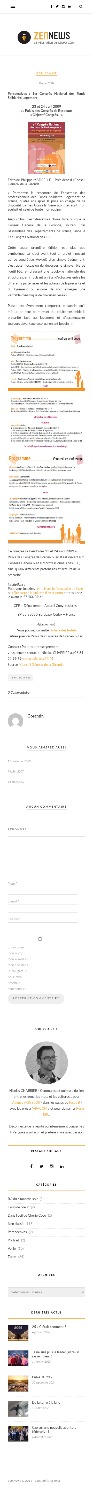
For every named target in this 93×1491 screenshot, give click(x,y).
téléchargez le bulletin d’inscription (37, 593)
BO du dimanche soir (23, 1199)
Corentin (35, 716)
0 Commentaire (18, 692)
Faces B (74, 1102)
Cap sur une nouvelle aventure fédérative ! (54, 1430)
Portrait (13, 1240)
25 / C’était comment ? (49, 1327)
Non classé (46, 73)
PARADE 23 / (42, 1377)
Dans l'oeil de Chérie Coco (27, 1215)
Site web (14, 919)
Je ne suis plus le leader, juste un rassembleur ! (55, 1354)
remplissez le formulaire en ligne (59, 589)
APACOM (40, 1108)
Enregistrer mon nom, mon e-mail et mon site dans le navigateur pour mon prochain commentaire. (18, 968)
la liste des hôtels (63, 630)
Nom (12, 883)
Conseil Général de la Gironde (42, 665)
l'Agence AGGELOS (25, 1102)
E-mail (13, 901)
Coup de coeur (18, 1207)
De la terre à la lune (46, 1402)
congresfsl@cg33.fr (37, 659)
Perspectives (20, 677)
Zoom (12, 1257)
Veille (12, 1248)
